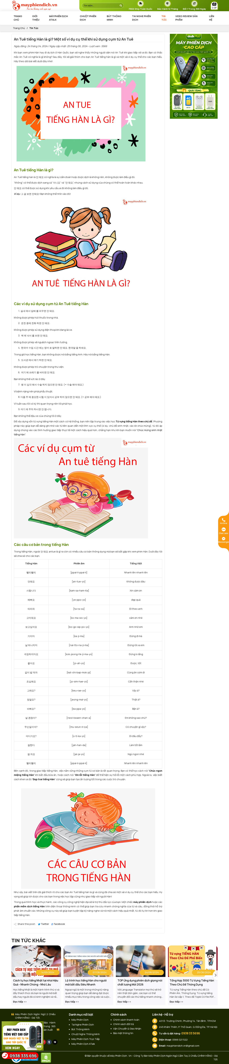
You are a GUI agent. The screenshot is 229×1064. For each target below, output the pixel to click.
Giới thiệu (35, 18)
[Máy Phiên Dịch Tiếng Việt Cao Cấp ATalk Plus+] (23, 1035)
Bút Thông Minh (114, 18)
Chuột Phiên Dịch (88, 18)
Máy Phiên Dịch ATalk (58, 18)
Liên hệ (211, 18)
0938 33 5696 (190, 1033)
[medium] (55, 1042)
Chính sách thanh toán (126, 1019)
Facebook (59, 924)
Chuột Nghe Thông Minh (85, 1034)
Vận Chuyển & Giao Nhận (127, 1028)
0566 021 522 (180, 1039)
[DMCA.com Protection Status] (47, 1057)
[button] (215, 975)
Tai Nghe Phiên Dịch (141, 18)
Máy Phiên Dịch (80, 1019)
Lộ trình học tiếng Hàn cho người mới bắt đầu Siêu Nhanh (86, 982)
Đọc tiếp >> (20, 1001)
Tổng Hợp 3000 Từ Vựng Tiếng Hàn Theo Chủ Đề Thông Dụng (192, 982)
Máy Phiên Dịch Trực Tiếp (85, 1039)
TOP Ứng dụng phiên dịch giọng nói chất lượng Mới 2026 (140, 982)
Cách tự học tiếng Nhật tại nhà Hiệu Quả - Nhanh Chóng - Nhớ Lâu (35, 982)
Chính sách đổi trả (123, 1024)
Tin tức (164, 18)
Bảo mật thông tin (123, 1033)
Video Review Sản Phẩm (186, 18)
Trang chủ (18, 18)
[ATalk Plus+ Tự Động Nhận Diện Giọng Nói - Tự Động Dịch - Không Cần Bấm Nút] (194, 76)
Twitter (44, 924)
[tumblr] (49, 1042)
